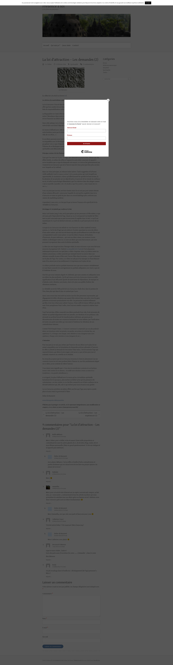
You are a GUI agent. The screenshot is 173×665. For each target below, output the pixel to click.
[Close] (108, 100)
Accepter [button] (148, 3)
